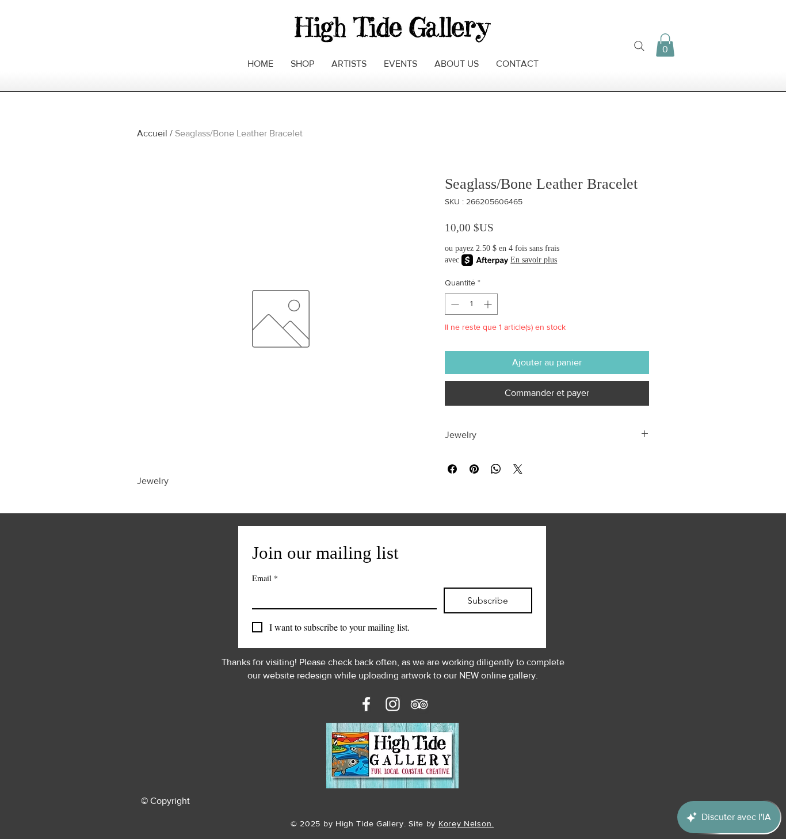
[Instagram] (392, 704)
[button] (665, 45)
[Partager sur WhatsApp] (496, 469)
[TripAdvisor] (419, 704)
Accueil (152, 133)
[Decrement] (454, 304)
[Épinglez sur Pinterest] (474, 469)
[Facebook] (366, 704)
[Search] (639, 46)
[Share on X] (518, 469)
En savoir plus (533, 259)
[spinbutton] (471, 304)
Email (265, 578)
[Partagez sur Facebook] (452, 469)
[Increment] (489, 304)
